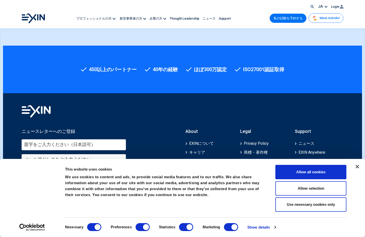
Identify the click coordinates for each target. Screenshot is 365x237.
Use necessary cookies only (311, 204)
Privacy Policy (256, 143)
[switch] (143, 227)
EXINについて (201, 143)
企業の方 (156, 18)
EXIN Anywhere (311, 152)
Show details (258, 227)
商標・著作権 (256, 152)
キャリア (197, 152)
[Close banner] (357, 166)
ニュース (209, 18)
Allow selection (311, 188)
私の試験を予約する (288, 18)
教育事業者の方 (131, 18)
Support (225, 18)
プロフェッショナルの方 (94, 18)
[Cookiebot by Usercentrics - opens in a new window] (32, 227)
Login (335, 6)
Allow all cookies (311, 172)
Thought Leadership (185, 18)
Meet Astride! (329, 18)
